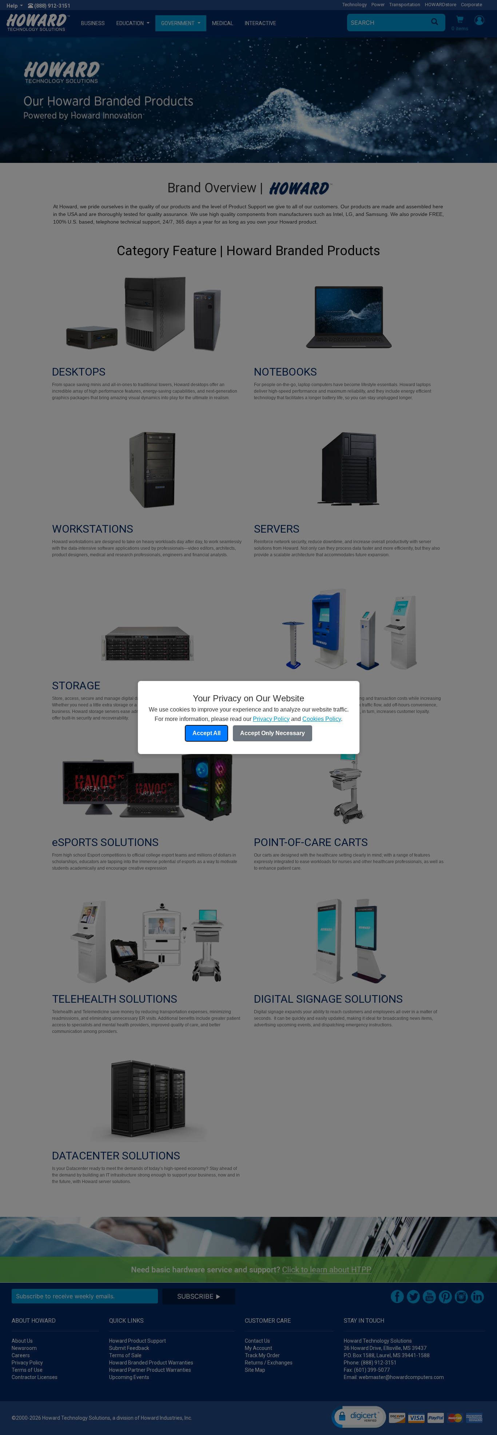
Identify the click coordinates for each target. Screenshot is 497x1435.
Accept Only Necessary (272, 733)
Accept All (206, 733)
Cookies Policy (321, 719)
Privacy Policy (271, 719)
